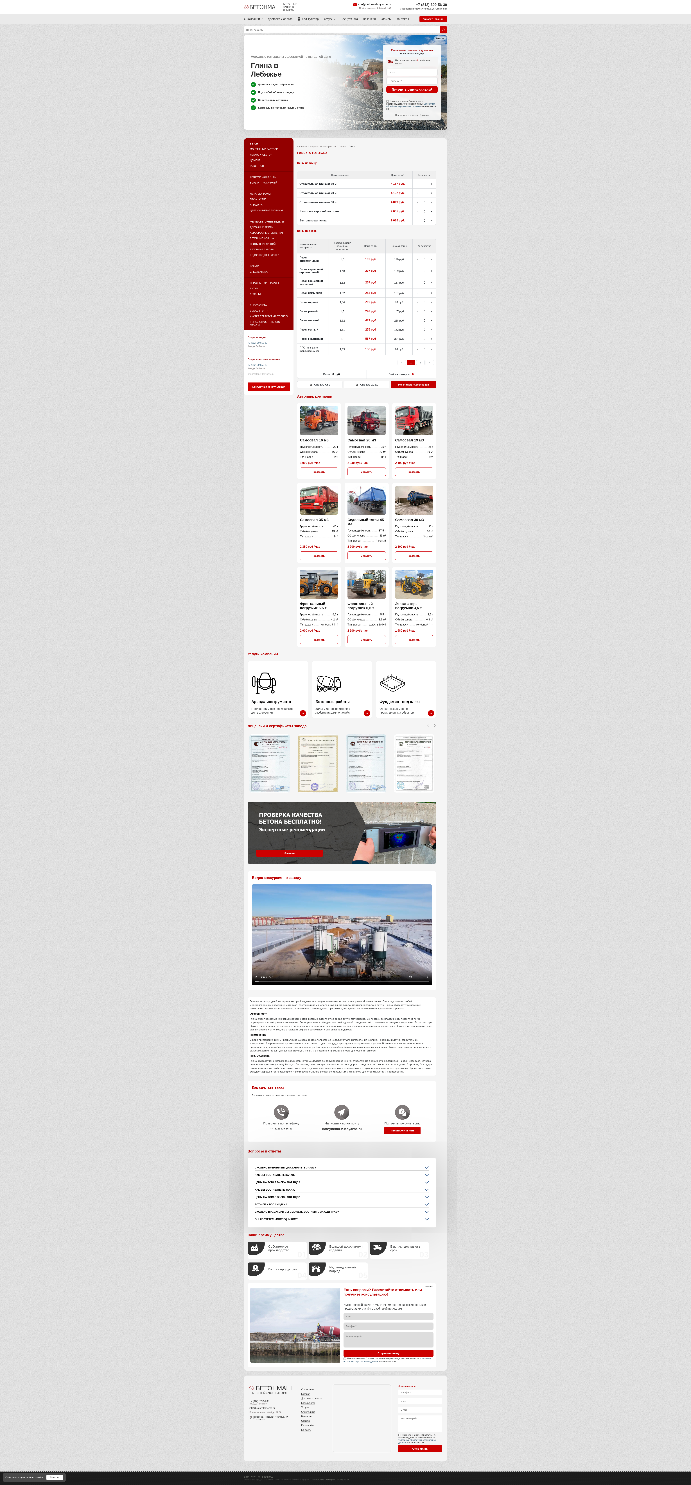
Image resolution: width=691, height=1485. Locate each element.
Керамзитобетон (261, 154)
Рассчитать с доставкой (413, 384)
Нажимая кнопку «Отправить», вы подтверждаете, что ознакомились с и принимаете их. (411, 105)
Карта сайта (307, 1425)
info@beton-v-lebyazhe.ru (374, 4)
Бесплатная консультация (268, 386)
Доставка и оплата (280, 18)
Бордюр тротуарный (263, 182)
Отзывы (386, 18)
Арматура (256, 205)
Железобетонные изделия (267, 221)
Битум (254, 288)
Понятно (54, 1477)
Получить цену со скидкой (412, 89)
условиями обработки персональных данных (410, 105)
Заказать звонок (433, 19)
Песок (342, 146)
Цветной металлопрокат (266, 210)
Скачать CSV (322, 384)
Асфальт (255, 294)
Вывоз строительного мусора (265, 323)
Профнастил (258, 199)
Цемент (255, 160)
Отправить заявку (388, 1353)
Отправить (420, 1448)
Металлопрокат (260, 193)
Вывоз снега (258, 305)
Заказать (319, 471)
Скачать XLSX (369, 384)
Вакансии (369, 18)
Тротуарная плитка (263, 177)
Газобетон (257, 166)
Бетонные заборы (262, 249)
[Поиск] (443, 29)
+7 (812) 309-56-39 (431, 5)
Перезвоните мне (402, 1130)
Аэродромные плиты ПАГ (266, 233)
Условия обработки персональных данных (330, 1480)
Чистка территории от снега (269, 316)
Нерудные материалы (264, 283)
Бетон (254, 143)
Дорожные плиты (262, 227)
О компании (252, 18)
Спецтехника (349, 18)
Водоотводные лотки (264, 255)
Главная (302, 146)
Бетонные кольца (262, 238)
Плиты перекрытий (263, 244)
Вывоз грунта (259, 311)
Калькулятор (310, 18)
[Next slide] (434, 725)
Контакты (402, 18)
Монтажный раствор (264, 149)
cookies (39, 1477)
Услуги (328, 18)
